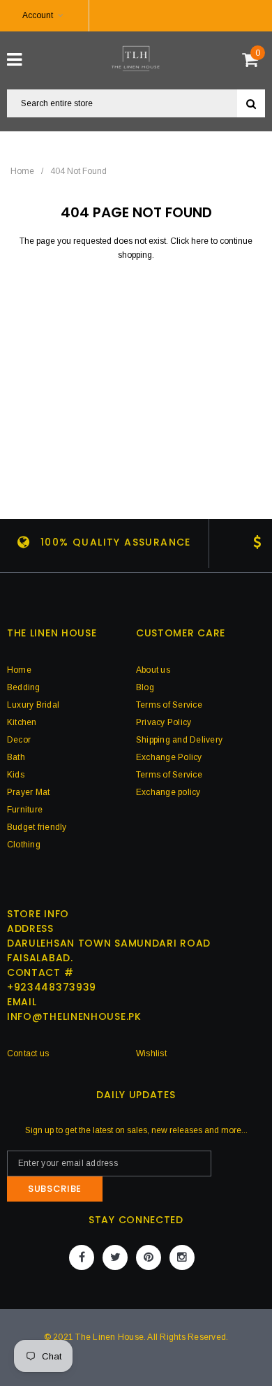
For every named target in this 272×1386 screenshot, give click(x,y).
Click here (190, 241)
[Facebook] (81, 1257)
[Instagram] (182, 1257)
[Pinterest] (148, 1257)
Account (37, 15)
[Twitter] (115, 1257)
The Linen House (109, 1337)
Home (22, 171)
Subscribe (55, 1188)
